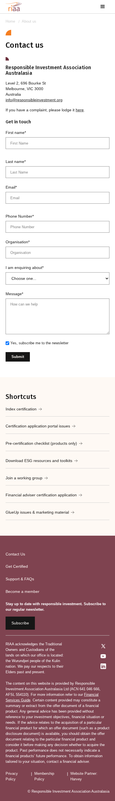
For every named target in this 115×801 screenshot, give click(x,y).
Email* (11, 187)
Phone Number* (20, 216)
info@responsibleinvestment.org (34, 100)
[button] (102, 6)
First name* (16, 132)
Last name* (16, 161)
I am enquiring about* (25, 267)
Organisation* (18, 242)
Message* (14, 294)
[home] (13, 6)
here (80, 110)
